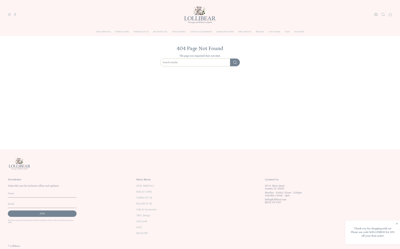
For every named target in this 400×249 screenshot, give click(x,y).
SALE (139, 227)
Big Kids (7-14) (144, 203)
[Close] (396, 223)
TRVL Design (143, 215)
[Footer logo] (19, 163)
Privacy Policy (52, 220)
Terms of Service (67, 220)
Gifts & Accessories (146, 209)
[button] (122, 31)
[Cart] (390, 14)
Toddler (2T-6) (144, 197)
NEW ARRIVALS (145, 185)
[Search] (235, 62)
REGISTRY (142, 233)
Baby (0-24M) (143, 191)
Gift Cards (141, 221)
